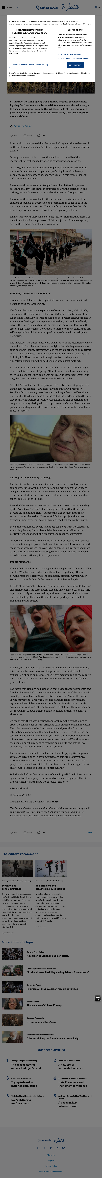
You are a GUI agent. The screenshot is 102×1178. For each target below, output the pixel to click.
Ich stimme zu (75, 64)
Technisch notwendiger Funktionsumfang (30, 64)
